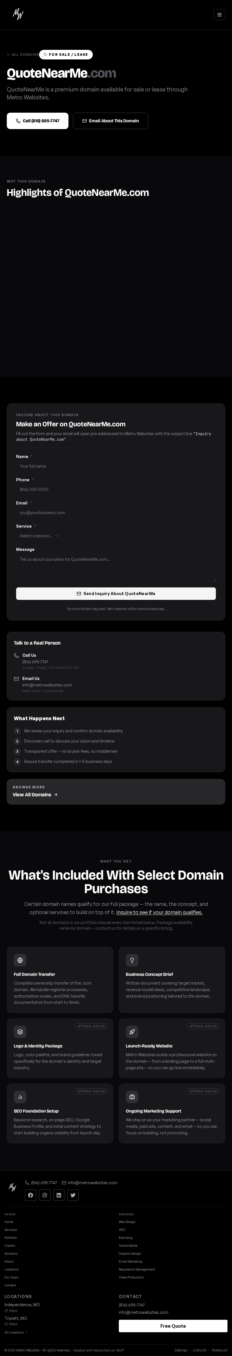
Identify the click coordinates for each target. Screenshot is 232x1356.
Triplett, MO (16, 1318)
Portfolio (11, 1238)
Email (24, 503)
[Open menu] (219, 14)
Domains (11, 1254)
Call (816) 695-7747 (41, 120)
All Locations (14, 1332)
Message (25, 549)
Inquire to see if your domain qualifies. (159, 912)
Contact (10, 1285)
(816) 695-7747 (35, 661)
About (9, 1261)
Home (9, 1222)
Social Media (128, 1246)
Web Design (127, 1222)
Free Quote (173, 1326)
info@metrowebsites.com (47, 685)
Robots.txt (219, 1350)
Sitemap (181, 1350)
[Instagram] (44, 1195)
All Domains (25, 54)
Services (11, 1230)
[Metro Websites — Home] (18, 14)
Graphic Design (130, 1254)
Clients (10, 1246)
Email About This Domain (114, 120)
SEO (122, 1230)
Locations (12, 1269)
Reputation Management (137, 1269)
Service (26, 526)
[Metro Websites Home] (12, 1188)
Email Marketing (130, 1261)
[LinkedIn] (59, 1195)
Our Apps (11, 1277)
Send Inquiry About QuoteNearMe (119, 593)
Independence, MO (22, 1304)
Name (24, 456)
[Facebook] (30, 1195)
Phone (25, 479)
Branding (125, 1238)
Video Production (131, 1277)
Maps (13, 1310)
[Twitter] (73, 1195)
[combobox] (39, 536)
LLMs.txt (199, 1350)
